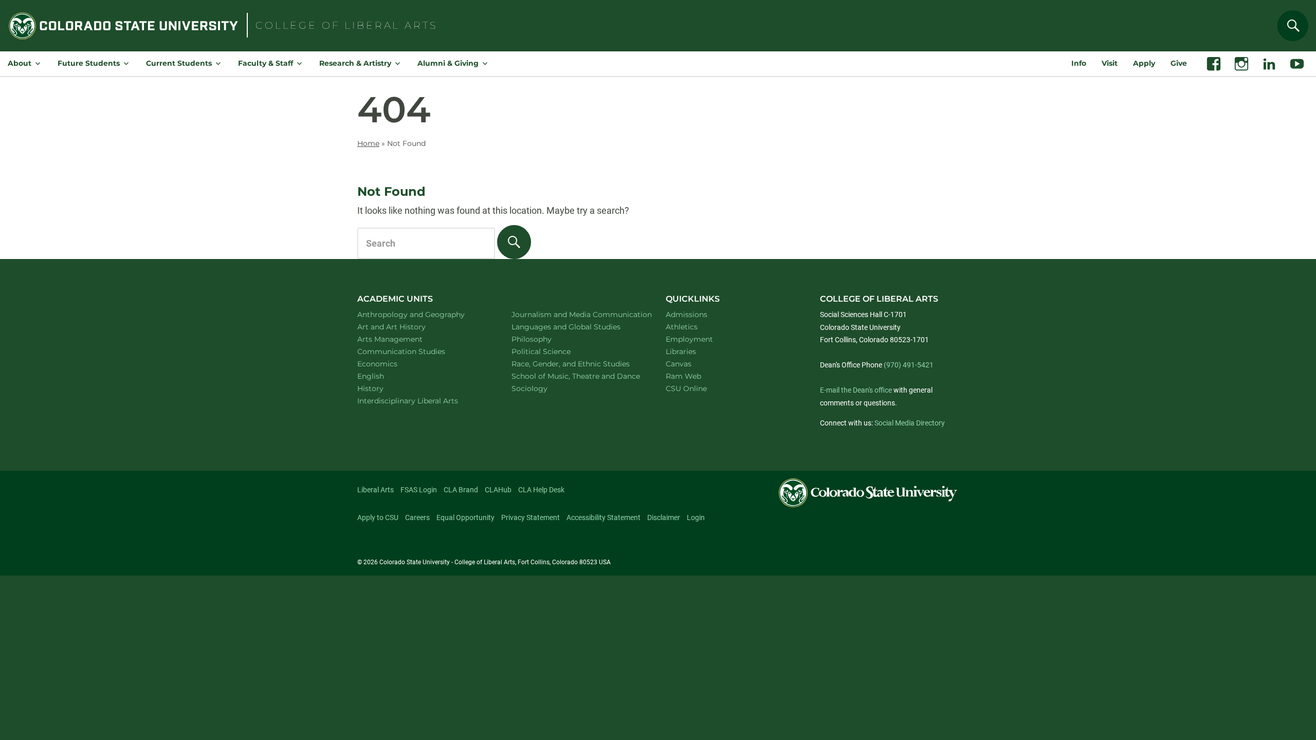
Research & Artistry (355, 63)
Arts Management (403, 339)
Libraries (681, 351)
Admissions (686, 314)
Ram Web (683, 376)
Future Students (89, 63)
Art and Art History (405, 326)
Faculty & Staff (265, 63)
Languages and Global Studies (577, 326)
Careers (417, 517)
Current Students (179, 63)
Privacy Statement (530, 517)
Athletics (682, 326)
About (19, 63)
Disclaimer (663, 517)
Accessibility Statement (603, 517)
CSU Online (686, 388)
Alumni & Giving (448, 63)
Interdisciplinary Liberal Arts (421, 400)
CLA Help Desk (541, 490)
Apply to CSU (377, 517)
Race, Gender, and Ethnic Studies (577, 363)
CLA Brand (461, 490)
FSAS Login (418, 490)
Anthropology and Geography (422, 314)
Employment (689, 339)
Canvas (678, 363)
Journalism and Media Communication (577, 314)
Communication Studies (414, 351)
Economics (391, 363)
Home (368, 143)
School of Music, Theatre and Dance (577, 376)
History (384, 388)
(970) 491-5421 (909, 365)
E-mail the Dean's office (856, 390)
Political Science (554, 351)
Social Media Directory (909, 423)
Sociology (543, 388)
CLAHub (498, 490)
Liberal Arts (375, 490)
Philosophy (545, 339)
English (384, 376)
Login (696, 517)
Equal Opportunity (465, 517)
